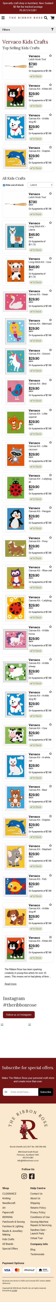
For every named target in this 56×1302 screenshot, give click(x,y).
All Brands (7, 1243)
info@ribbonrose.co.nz (28, 1160)
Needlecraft (8, 1203)
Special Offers (10, 1248)
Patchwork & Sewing (13, 1221)
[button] (3, 18)
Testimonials (37, 1254)
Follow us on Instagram (18, 1014)
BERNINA (7, 1217)
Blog (32, 1249)
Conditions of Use (40, 1217)
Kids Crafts (8, 1239)
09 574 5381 (30, 10)
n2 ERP (14, 1291)
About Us (35, 1198)
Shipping (35, 1203)
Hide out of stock (15, 185)
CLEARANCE (9, 1193)
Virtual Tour (36, 1238)
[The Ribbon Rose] (24, 18)
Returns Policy (38, 1207)
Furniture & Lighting (12, 1226)
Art (3, 1207)
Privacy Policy (37, 1212)
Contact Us (36, 1193)
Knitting (6, 1198)
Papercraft (8, 1212)
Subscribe (45, 1092)
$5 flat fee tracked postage (28, 6)
